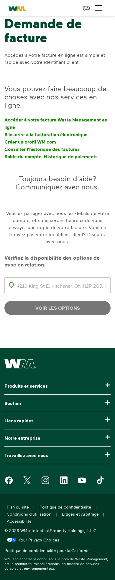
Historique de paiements (71, 156)
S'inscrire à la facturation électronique (46, 134)
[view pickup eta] (86, 8)
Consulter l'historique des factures (42, 149)
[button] (98, 8)
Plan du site (18, 506)
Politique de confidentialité (65, 506)
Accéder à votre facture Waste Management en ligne (55, 123)
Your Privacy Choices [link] (39, 539)
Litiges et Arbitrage (80, 513)
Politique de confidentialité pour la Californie (47, 551)
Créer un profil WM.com (30, 142)
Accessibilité (19, 521)
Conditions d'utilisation (29, 513)
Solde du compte (23, 156)
